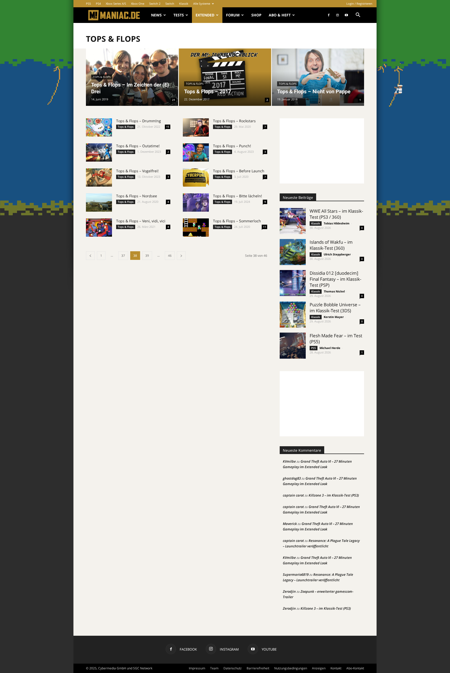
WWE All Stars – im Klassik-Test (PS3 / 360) (336, 214)
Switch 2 (154, 3)
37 (123, 255)
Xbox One (137, 3)
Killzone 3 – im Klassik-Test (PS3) (334, 495)
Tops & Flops (101, 77)
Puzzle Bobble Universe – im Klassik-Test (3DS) (335, 308)
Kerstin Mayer (334, 317)
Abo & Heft (280, 15)
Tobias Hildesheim (336, 223)
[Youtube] (346, 15)
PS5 (88, 3)
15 (167, 127)
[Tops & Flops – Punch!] (196, 152)
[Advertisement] (322, 150)
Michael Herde (330, 348)
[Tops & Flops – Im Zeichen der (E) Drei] (132, 77)
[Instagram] (337, 15)
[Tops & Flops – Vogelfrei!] (99, 177)
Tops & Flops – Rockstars (234, 120)
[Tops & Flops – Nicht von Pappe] (318, 77)
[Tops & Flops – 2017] (225, 77)
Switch (169, 3)
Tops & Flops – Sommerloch (237, 220)
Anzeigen (319, 668)
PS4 (98, 3)
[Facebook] (329, 15)
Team (214, 668)
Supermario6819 (296, 574)
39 (147, 255)
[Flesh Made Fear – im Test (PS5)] (293, 346)
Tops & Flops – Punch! (232, 145)
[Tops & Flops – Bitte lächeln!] (196, 202)
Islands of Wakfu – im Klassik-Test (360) (331, 245)
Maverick (290, 523)
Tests (178, 15)
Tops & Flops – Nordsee (136, 195)
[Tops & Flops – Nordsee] (99, 202)
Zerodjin (289, 591)
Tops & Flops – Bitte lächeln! (237, 195)
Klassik (183, 3)
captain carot (293, 495)
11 (264, 227)
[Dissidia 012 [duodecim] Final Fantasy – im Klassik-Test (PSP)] (293, 283)
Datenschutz (232, 668)
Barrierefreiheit (258, 668)
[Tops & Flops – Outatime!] (99, 152)
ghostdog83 (292, 478)
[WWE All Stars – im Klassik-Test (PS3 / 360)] (293, 221)
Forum (233, 15)
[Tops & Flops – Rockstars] (196, 127)
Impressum (197, 668)
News (156, 15)
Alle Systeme (201, 3)
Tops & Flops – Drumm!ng (138, 120)
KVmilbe (289, 461)
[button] (358, 15)
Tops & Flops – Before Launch (238, 170)
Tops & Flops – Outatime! (138, 145)
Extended (205, 15)
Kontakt (335, 668)
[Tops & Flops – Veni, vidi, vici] (99, 227)
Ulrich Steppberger (337, 254)
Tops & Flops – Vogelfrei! (137, 170)
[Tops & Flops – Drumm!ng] (99, 127)
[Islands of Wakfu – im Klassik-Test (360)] (293, 252)
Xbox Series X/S (116, 3)
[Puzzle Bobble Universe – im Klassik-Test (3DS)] (293, 315)
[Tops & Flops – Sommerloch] (196, 227)
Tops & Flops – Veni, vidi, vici (140, 220)
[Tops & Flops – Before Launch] (196, 177)
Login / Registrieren (359, 3)
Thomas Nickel (334, 291)
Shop (256, 15)
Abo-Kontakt (355, 668)
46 (170, 255)
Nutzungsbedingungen (290, 668)
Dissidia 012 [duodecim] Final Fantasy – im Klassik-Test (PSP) (335, 279)
